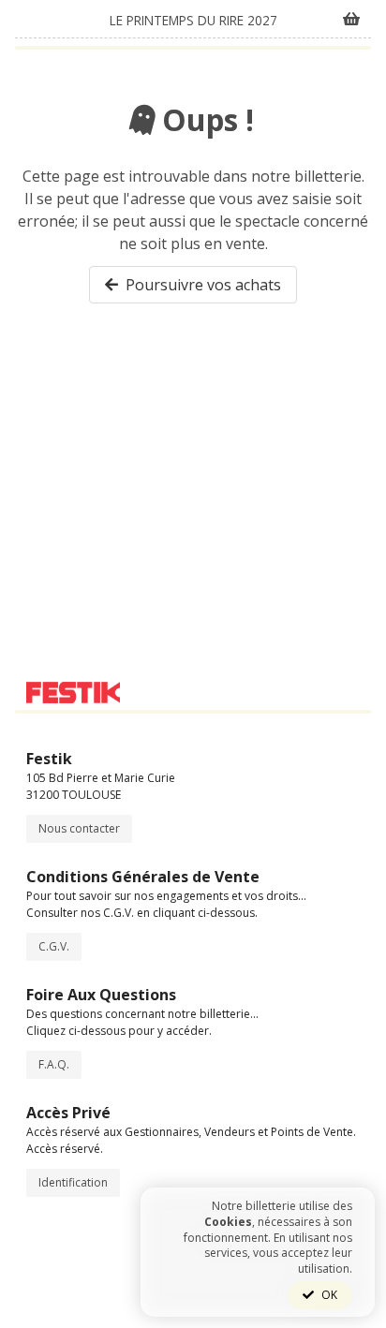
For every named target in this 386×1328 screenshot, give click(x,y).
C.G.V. (53, 946)
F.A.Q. (53, 1064)
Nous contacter (79, 828)
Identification (73, 1182)
